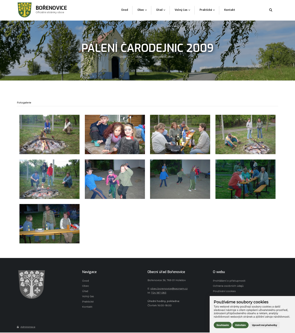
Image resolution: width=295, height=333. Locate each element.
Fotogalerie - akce (163, 56)
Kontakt (87, 306)
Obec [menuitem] (140, 10)
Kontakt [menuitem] (229, 10)
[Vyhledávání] (270, 10)
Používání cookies (224, 291)
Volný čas (88, 296)
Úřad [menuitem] (159, 10)
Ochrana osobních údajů (228, 285)
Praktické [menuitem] (206, 10)
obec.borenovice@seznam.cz (169, 288)
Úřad (85, 291)
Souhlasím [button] (222, 325)
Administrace (27, 327)
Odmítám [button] (240, 325)
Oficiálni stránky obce (51, 10)
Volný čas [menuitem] (181, 10)
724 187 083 (158, 292)
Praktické (88, 301)
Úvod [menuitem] (124, 10)
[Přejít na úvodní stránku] (46, 284)
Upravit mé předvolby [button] (264, 325)
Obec (139, 56)
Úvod (123, 56)
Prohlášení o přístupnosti (229, 280)
